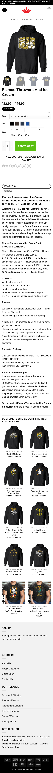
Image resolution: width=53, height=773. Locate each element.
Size (4, 132)
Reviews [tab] (8, 191)
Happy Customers (10, 669)
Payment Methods (10, 700)
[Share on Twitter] (14, 166)
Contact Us (7, 679)
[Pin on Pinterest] (24, 166)
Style (4, 116)
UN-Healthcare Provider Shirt (13, 492)
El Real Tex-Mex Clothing (30, 769)
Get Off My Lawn (13, 454)
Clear (48, 112)
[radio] (12, 124)
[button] (4, 10)
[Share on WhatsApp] (4, 166)
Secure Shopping (10, 711)
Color (4, 123)
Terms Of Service (10, 716)
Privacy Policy (9, 721)
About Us (6, 663)
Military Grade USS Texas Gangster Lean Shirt (13, 532)
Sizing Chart (8, 674)
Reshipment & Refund (12, 706)
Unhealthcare (39, 530)
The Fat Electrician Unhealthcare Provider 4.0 (39, 610)
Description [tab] (10, 186)
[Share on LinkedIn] (29, 166)
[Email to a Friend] (19, 166)
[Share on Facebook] (9, 166)
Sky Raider (39, 572)
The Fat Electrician (31, 19)
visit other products (39, 407)
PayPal (16, 309)
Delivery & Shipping (11, 695)
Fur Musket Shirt (39, 454)
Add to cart (26, 146)
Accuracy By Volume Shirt (39, 492)
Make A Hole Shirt (13, 572)
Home (13, 19)
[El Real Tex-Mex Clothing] (26, 10)
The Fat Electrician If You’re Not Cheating (14, 609)
